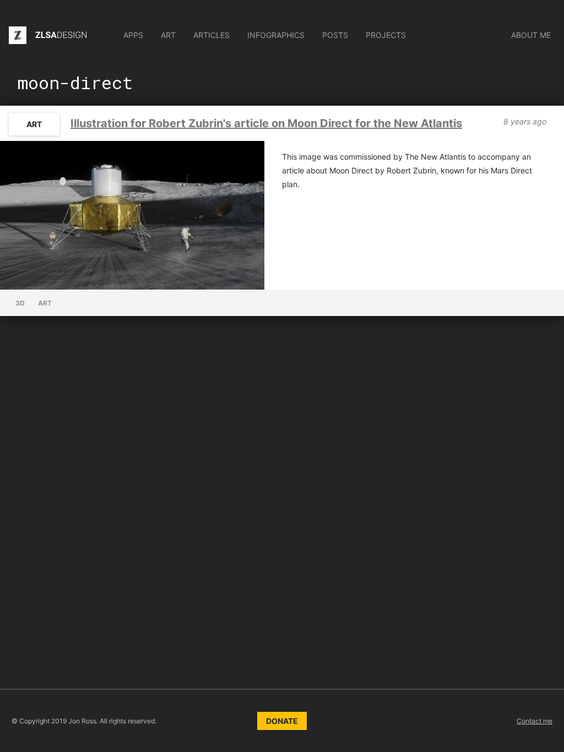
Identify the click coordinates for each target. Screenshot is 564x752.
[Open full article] (132, 215)
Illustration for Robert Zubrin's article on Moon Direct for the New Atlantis (266, 123)
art (34, 124)
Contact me (534, 721)
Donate (282, 721)
